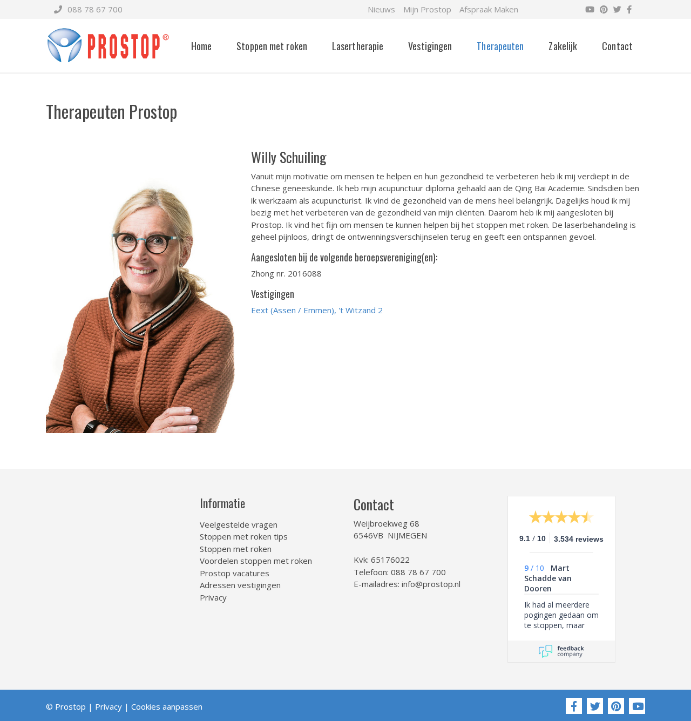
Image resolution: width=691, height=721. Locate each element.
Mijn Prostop (427, 9)
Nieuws (381, 9)
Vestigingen (430, 46)
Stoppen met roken (271, 46)
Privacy (213, 597)
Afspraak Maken (488, 9)
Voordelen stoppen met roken (256, 560)
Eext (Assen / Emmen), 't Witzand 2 (317, 310)
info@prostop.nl (431, 583)
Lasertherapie (357, 46)
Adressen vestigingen (240, 585)
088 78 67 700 (95, 9)
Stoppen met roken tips (244, 536)
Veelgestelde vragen (238, 524)
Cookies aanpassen (166, 706)
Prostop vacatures (234, 573)
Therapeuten (500, 46)
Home (201, 46)
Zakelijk (562, 46)
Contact (617, 46)
